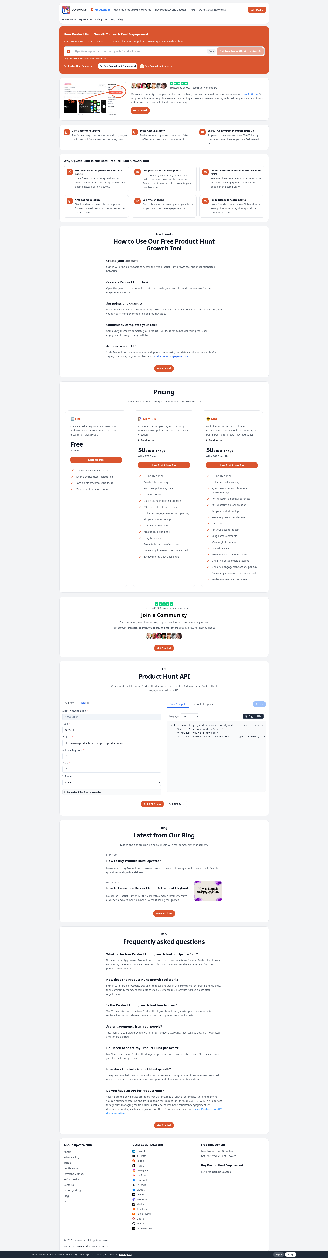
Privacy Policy (71, 1157)
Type (66, 723)
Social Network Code (75, 710)
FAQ (113, 19)
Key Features (85, 19)
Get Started (140, 110)
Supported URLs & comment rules (84, 792)
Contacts (69, 1185)
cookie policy (125, 1254)
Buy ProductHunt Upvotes (170, 9)
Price (66, 763)
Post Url (67, 737)
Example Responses (203, 704)
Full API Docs (176, 804)
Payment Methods (74, 1173)
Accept (290, 1254)
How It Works (69, 19)
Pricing (98, 19)
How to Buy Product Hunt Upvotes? (133, 861)
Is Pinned (67, 776)
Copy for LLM (255, 716)
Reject (278, 1254)
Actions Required (73, 750)
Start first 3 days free (163, 465)
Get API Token (152, 804)
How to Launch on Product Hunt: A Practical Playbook (147, 888)
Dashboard (256, 9)
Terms (67, 1162)
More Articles (164, 913)
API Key (69, 702)
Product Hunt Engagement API (171, 356)
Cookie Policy (71, 1168)
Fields (85, 702)
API (193, 9)
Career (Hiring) (72, 1190)
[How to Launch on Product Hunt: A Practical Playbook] (208, 891)
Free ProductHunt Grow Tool (217, 1151)
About (67, 1151)
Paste (211, 51)
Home (67, 1246)
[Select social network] (68, 51)
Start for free (96, 459)
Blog (120, 19)
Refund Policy (71, 1179)
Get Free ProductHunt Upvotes (132, 9)
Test (261, 704)
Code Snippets (178, 704)
